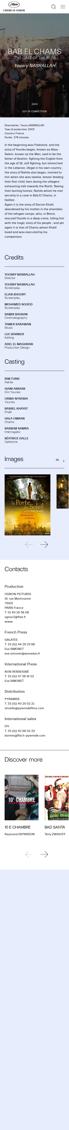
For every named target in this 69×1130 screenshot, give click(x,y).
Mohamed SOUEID (19, 304)
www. (9, 621)
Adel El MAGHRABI (19, 344)
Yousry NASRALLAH (20, 274)
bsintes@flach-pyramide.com (25, 735)
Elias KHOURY (15, 294)
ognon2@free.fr (15, 617)
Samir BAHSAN (16, 314)
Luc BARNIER (14, 334)
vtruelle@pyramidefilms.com (24, 708)
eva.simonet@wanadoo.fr (22, 653)
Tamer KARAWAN (18, 324)
